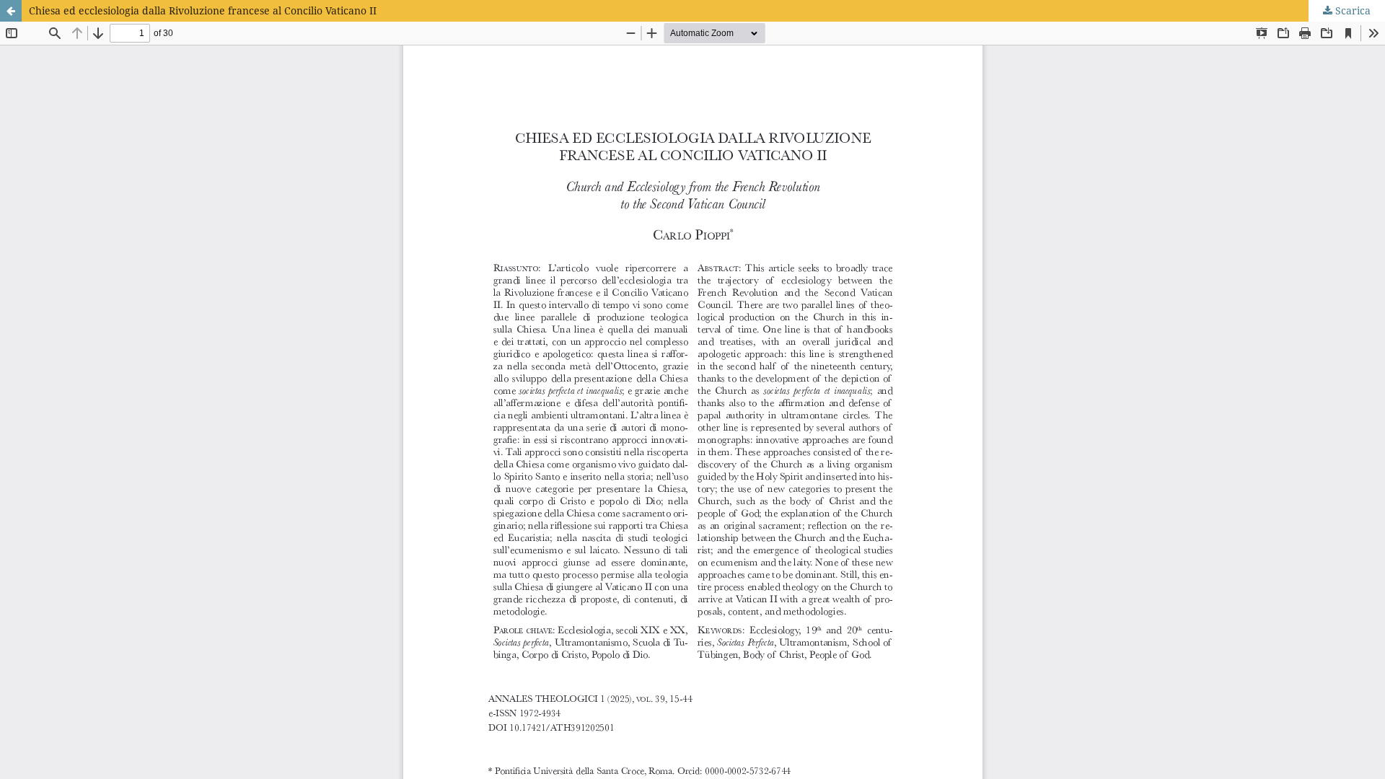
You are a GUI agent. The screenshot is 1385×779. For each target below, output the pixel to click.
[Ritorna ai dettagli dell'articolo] (11, 11)
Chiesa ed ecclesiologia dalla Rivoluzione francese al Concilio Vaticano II (203, 10)
